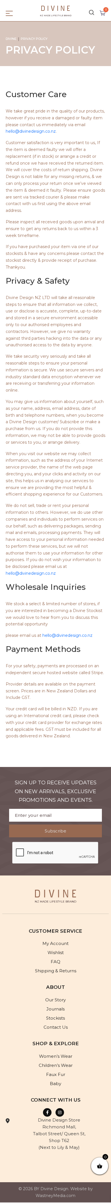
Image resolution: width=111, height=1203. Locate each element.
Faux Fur (55, 1074)
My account (55, 943)
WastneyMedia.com (55, 1195)
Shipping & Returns (55, 970)
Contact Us (56, 1027)
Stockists (55, 1018)
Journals (55, 1009)
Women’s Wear (55, 1056)
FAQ (55, 961)
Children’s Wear (56, 1065)
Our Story (55, 999)
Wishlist (56, 952)
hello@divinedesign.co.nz (31, 131)
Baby (55, 1083)
